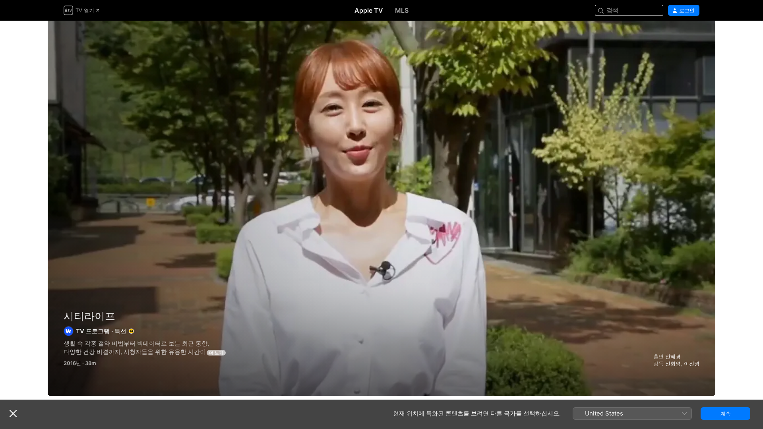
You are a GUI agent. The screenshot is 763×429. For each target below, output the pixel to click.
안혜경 (673, 356)
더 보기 (216, 353)
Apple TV (368, 10)
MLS (402, 10)
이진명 (691, 363)
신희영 (673, 363)
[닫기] (13, 413)
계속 (725, 413)
